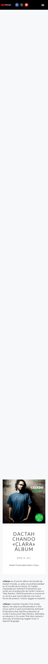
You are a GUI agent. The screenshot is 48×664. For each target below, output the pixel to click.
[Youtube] (26, 5)
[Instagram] (22, 5)
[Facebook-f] (17, 5)
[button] (43, 5)
